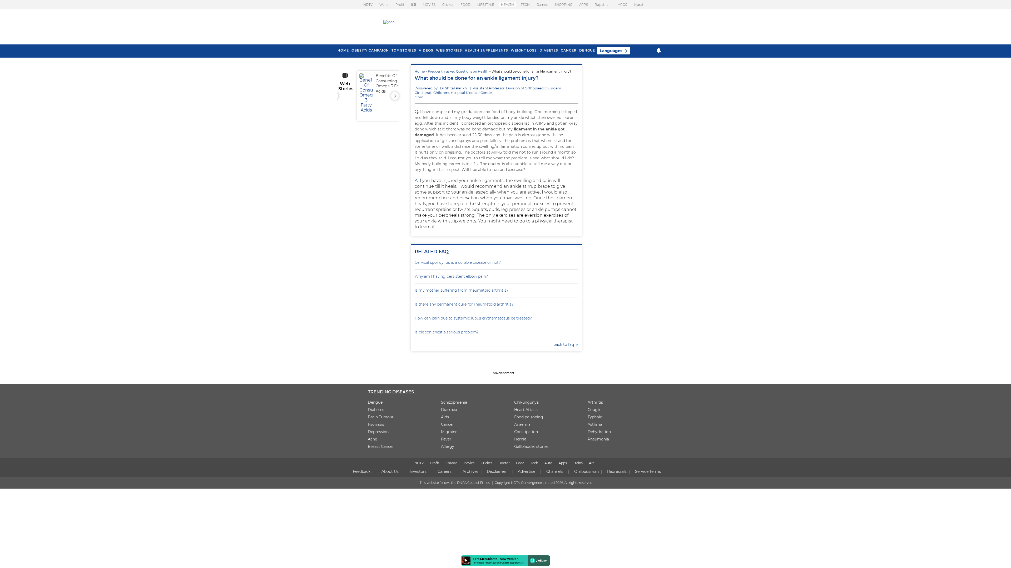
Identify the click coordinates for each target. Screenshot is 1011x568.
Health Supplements (486, 50)
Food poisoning (528, 417)
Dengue (587, 50)
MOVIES (429, 5)
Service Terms (648, 471)
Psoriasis (376, 424)
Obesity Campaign (370, 50)
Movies (468, 463)
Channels (554, 471)
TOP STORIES (403, 50)
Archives (470, 471)
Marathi (640, 5)
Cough (594, 409)
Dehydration (599, 431)
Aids (445, 417)
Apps (563, 463)
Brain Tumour (381, 417)
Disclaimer (497, 471)
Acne (372, 439)
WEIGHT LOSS (524, 50)
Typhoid (595, 417)
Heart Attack (526, 409)
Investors (418, 471)
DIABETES (548, 50)
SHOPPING (563, 5)
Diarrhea (449, 409)
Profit (399, 5)
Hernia (520, 439)
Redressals (617, 471)
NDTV (368, 5)
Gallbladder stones (531, 446)
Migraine (449, 431)
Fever (446, 439)
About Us (390, 471)
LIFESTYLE (485, 5)
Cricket (448, 5)
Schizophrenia (454, 402)
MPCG (622, 5)
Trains (578, 463)
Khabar (451, 463)
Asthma (595, 424)
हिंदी (413, 5)
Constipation (526, 431)
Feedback (361, 471)
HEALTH (507, 5)
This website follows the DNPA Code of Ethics (455, 483)
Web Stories (449, 50)
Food (520, 463)
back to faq (564, 344)
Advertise (526, 471)
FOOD (465, 5)
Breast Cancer (381, 446)
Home (420, 71)
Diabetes (376, 409)
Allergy (447, 446)
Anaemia (522, 424)
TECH (525, 5)
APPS (583, 5)
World (384, 5)
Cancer (569, 50)
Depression (378, 431)
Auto (548, 463)
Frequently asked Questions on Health (458, 71)
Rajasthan (603, 5)
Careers (445, 471)
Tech (534, 463)
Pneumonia (598, 439)
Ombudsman (586, 471)
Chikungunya (526, 402)
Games (542, 5)
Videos (426, 50)
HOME (343, 50)
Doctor (504, 463)
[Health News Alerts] (659, 50)
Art (591, 463)
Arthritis (595, 402)
